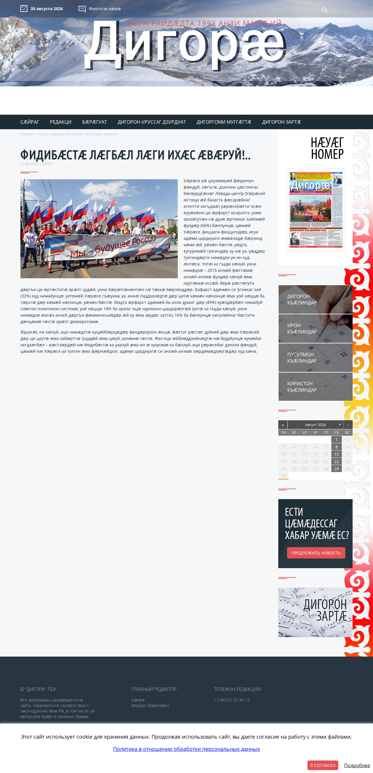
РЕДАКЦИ (60, 122)
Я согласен (322, 765)
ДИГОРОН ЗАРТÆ (281, 122)
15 (336, 454)
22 (336, 461)
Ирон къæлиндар (302, 328)
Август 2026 (315, 424)
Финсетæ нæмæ (105, 8)
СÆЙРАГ (29, 122)
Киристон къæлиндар (302, 386)
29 (336, 468)
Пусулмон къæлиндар (302, 357)
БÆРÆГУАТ (94, 122)
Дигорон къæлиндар (302, 299)
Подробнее (357, 765)
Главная (26, 134)
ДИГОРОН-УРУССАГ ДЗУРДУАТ (152, 122)
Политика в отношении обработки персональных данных (186, 748)
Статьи (41, 134)
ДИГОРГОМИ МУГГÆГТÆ (224, 122)
